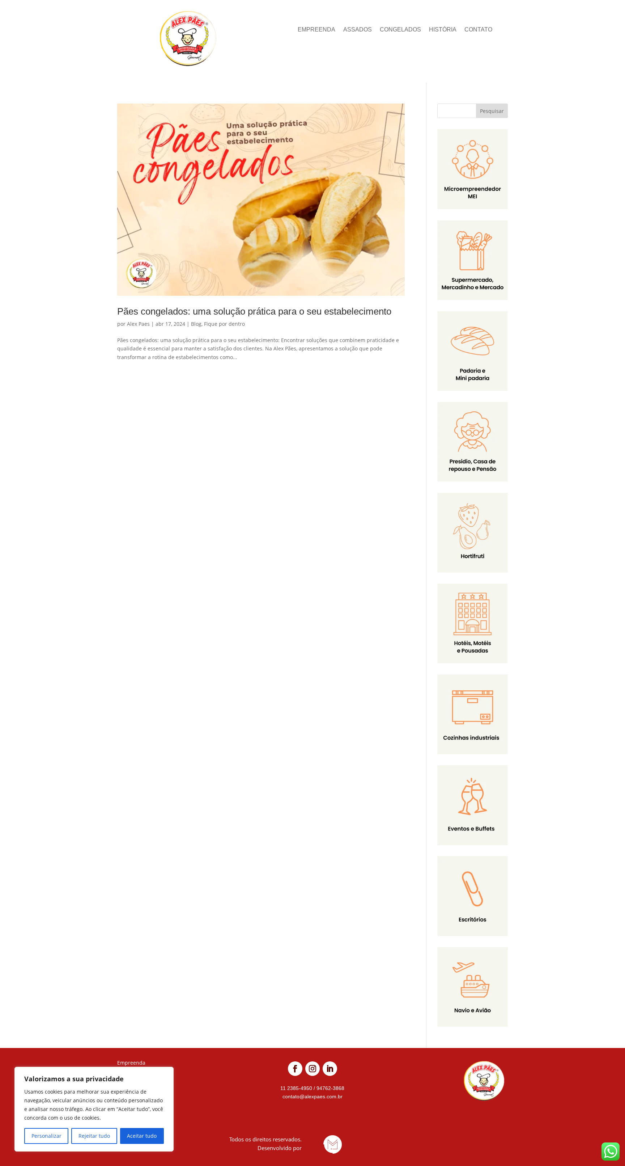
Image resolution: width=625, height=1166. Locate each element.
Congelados (400, 30)
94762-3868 (329, 1088)
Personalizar (46, 1135)
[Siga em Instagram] (312, 1068)
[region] (94, 1109)
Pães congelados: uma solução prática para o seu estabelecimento (254, 311)
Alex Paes (138, 323)
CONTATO (478, 30)
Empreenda (316, 30)
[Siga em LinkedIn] (330, 1068)
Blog (196, 323)
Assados (357, 30)
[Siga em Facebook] (295, 1068)
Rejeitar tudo (94, 1135)
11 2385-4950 (297, 1088)
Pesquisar (492, 111)
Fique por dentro (224, 323)
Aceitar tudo (142, 1135)
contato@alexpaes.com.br (312, 1096)
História (442, 30)
